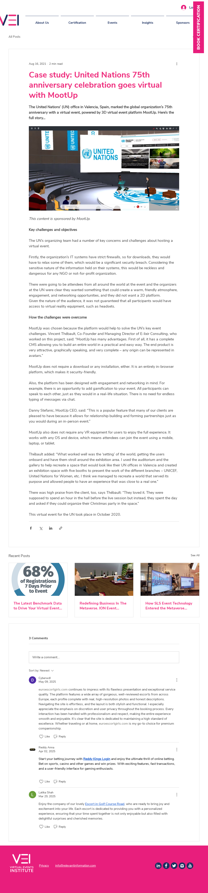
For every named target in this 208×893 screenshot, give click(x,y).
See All (195, 555)
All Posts (14, 37)
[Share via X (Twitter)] (41, 528)
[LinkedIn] (158, 865)
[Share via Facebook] (31, 528)
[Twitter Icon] (174, 865)
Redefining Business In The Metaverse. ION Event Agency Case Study (103, 606)
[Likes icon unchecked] (41, 736)
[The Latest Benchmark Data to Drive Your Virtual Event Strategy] (38, 579)
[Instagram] (182, 865)
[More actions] (176, 63)
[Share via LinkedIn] (51, 528)
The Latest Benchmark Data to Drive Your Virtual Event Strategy (38, 606)
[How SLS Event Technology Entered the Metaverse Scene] (170, 579)
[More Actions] (176, 680)
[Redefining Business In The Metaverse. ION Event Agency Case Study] (104, 579)
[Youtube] (189, 865)
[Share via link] (61, 528)
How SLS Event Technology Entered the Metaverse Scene (168, 606)
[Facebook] (166, 865)
